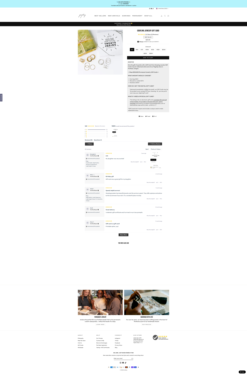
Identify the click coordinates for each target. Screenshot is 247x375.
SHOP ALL (148, 16)
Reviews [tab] (88, 140)
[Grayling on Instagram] (120, 363)
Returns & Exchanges (101, 343)
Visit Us (80, 343)
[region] (116, 133)
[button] (148, 34)
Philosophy (80, 338)
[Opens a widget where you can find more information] (242, 372)
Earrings (126, 16)
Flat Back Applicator (101, 345)
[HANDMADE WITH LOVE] (146, 302)
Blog (116, 347)
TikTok (116, 340)
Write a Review (156, 144)
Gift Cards (80, 345)
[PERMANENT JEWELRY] (100, 302)
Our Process (99, 338)
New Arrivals (114, 16)
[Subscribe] (132, 358)
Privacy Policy (118, 345)
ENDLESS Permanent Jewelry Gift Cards (145, 72)
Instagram (117, 338)
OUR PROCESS (146, 324)
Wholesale (80, 347)
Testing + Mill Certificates (102, 347)
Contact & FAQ (100, 340)
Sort (147, 149)
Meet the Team (82, 340)
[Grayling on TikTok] (125, 363)
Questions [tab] (98, 140)
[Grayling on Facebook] (123, 363)
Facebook (117, 343)
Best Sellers (100, 16)
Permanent (137, 16)
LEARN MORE (100, 324)
